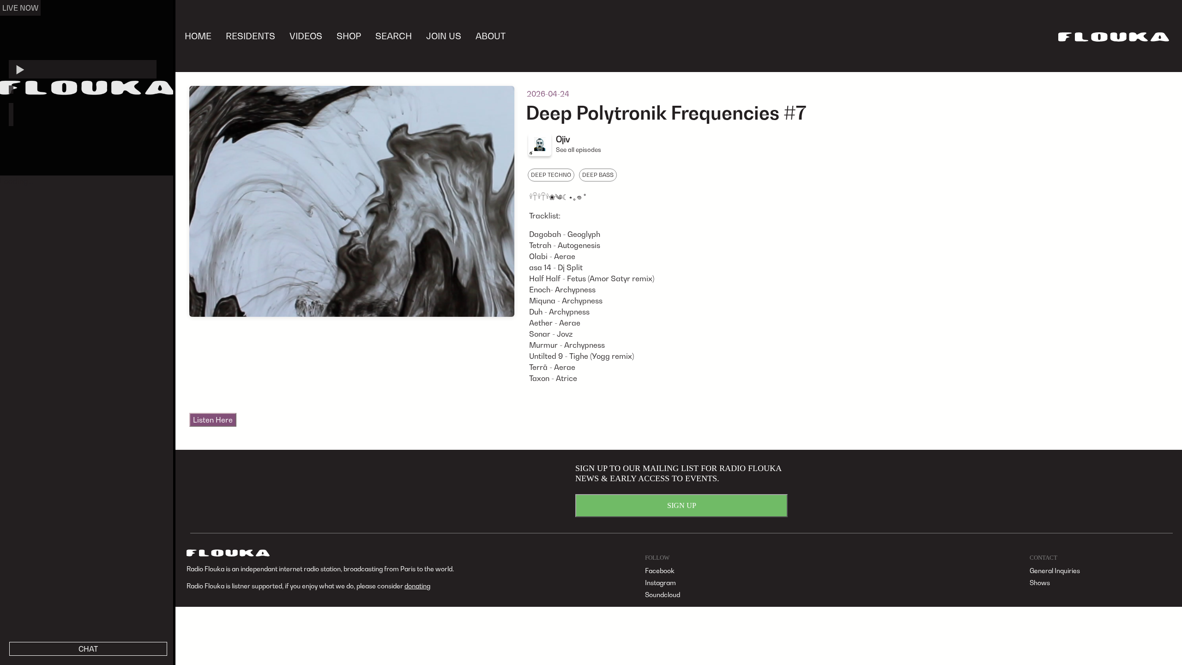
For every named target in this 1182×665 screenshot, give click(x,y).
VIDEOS (305, 35)
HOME (198, 35)
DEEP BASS (598, 174)
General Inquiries (1055, 570)
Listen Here (213, 419)
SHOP (349, 35)
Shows (1040, 582)
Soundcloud (662, 594)
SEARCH (393, 35)
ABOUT (491, 35)
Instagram (660, 582)
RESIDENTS (250, 35)
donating (417, 586)
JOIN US (443, 35)
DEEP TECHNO (551, 174)
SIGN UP (681, 505)
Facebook (660, 570)
